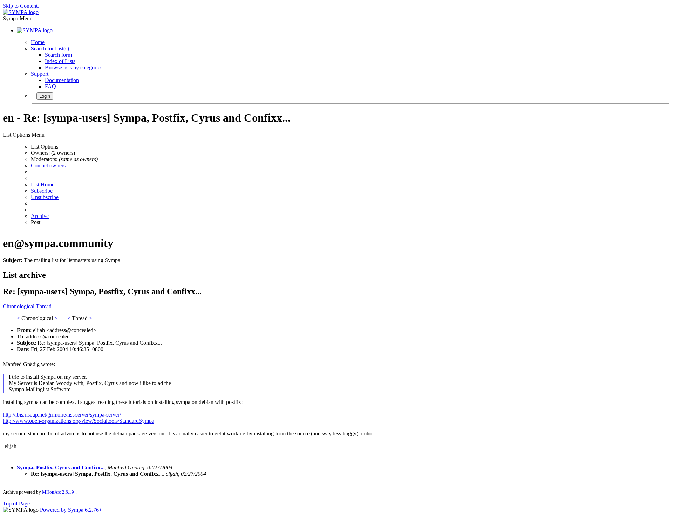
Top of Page (16, 504)
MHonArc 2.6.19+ (59, 492)
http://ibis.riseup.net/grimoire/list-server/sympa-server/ (62, 415)
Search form (58, 55)
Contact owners (48, 165)
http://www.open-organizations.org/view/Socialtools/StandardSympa (78, 421)
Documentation (62, 80)
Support (39, 74)
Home (38, 42)
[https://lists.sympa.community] (21, 12)
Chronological (19, 306)
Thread (44, 306)
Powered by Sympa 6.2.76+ (71, 510)
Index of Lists (60, 61)
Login (44, 96)
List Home (42, 184)
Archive (40, 216)
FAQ (50, 86)
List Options (44, 147)
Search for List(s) (50, 48)
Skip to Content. (21, 6)
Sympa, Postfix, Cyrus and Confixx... (61, 467)
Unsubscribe (45, 197)
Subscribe (42, 191)
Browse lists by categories (73, 67)
